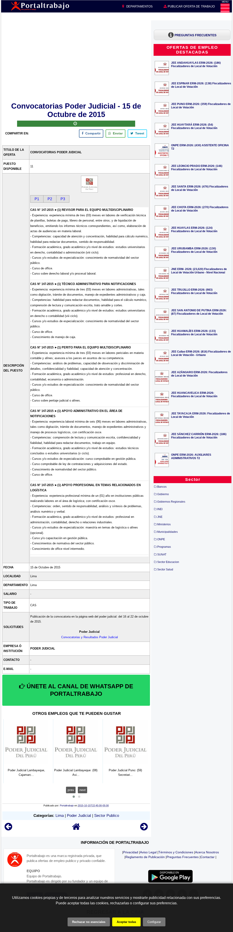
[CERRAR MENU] (225, 7)
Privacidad (130, 852)
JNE (159, 516)
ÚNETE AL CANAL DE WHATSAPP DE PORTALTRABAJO (79, 690)
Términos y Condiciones (175, 852)
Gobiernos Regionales (171, 501)
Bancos (162, 486)
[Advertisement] (76, 60)
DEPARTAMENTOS (139, 6)
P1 (37, 199)
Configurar (154, 922)
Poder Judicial (79, 815)
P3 (63, 199)
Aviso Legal (148, 852)
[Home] (76, 828)
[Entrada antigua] (144, 828)
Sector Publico (106, 815)
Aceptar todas (126, 922)
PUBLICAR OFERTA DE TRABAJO (191, 6)
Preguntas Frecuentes (183, 857)
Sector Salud (165, 569)
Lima (60, 815)
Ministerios (164, 524)
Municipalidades (167, 531)
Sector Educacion (168, 562)
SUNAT (161, 554)
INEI (159, 509)
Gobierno (163, 494)
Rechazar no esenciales (88, 922)
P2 (50, 199)
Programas (164, 546)
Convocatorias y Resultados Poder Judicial (89, 637)
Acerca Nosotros (207, 852)
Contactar (207, 857)
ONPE (161, 539)
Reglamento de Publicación (145, 857)
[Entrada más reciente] (8, 828)
